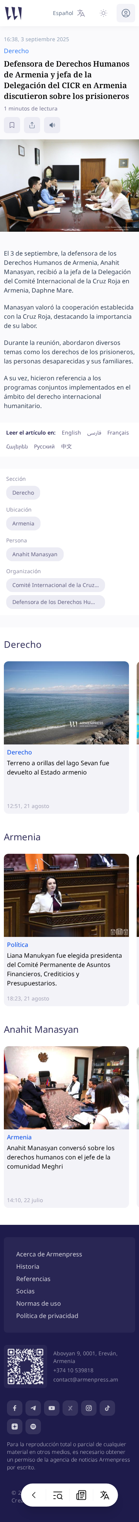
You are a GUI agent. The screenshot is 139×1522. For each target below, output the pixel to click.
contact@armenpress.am (85, 1379)
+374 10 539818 (73, 1370)
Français (118, 432)
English (71, 432)
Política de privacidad (47, 1315)
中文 (66, 446)
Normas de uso (38, 1303)
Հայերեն (17, 446)
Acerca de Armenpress (49, 1254)
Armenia (23, 523)
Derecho (23, 492)
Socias (25, 1291)
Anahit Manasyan (35, 554)
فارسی (94, 432)
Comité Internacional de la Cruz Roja (58, 585)
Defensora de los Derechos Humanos (58, 601)
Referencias (33, 1278)
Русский (44, 446)
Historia (27, 1266)
